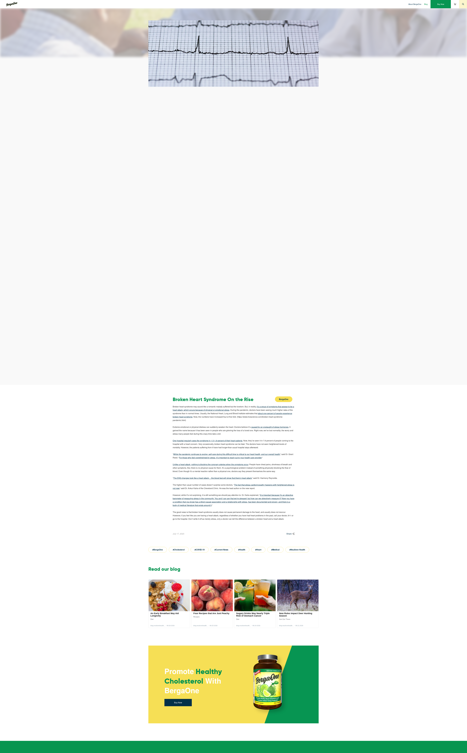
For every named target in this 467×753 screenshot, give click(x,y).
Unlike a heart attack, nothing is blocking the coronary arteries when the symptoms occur (210, 464)
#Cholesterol (179, 549)
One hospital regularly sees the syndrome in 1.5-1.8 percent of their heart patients (207, 440)
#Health (241, 549)
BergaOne (283, 399)
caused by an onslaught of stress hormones (269, 427)
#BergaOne (157, 549)
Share (289, 533)
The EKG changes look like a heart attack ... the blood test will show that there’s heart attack (212, 478)
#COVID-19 (200, 549)
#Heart (258, 549)
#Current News (221, 549)
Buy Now (440, 4)
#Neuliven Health (297, 549)
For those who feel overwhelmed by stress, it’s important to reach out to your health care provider (220, 457)
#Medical (275, 549)
